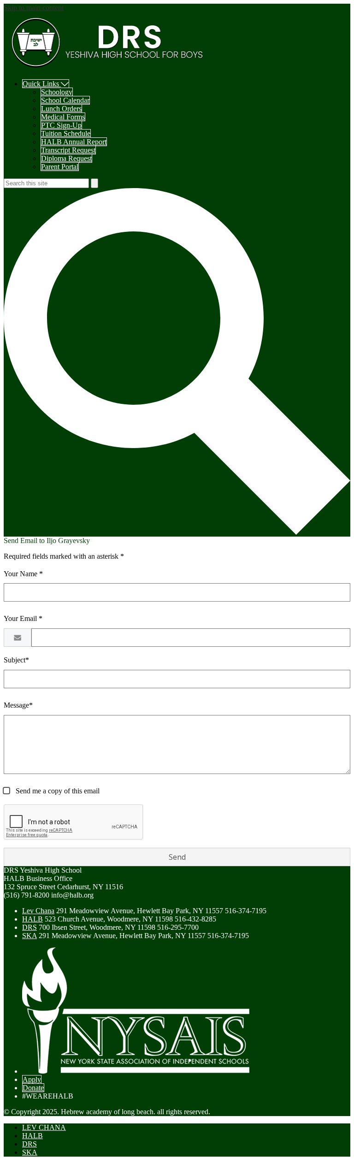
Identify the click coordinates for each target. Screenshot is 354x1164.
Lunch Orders (61, 108)
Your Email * (23, 618)
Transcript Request (68, 150)
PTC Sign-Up (61, 125)
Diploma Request (66, 158)
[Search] (177, 532)
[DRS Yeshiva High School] (107, 68)
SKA (29, 935)
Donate (33, 1088)
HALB (32, 919)
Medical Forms (63, 117)
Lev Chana (38, 911)
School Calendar (65, 100)
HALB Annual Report (73, 142)
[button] (45, 83)
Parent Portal (59, 167)
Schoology (56, 92)
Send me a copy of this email (57, 791)
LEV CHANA (44, 1127)
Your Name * (23, 574)
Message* (18, 705)
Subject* (16, 660)
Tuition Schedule (65, 133)
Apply (32, 1079)
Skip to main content (34, 8)
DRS (29, 927)
